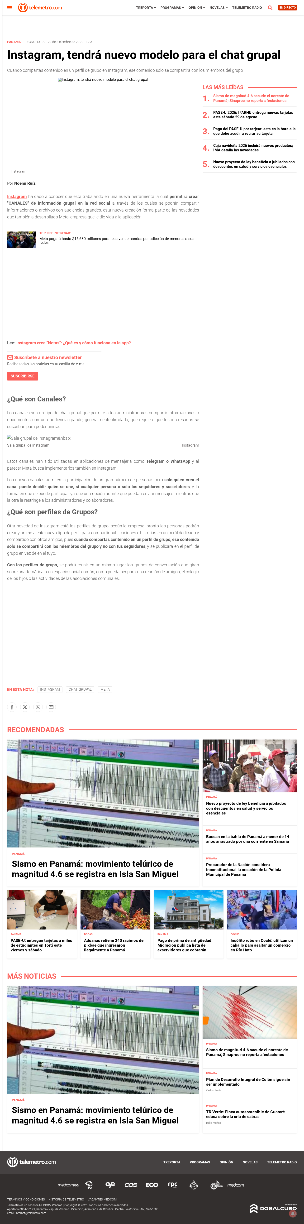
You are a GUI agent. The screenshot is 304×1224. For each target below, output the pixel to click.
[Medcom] (235, 1188)
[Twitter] (25, 707)
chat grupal (80, 689)
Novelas (217, 7)
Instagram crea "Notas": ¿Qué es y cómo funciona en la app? (73, 342)
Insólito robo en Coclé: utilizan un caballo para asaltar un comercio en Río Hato (262, 945)
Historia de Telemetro (66, 1199)
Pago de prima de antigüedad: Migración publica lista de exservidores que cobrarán (185, 945)
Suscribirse (22, 376)
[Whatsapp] (38, 707)
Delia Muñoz (213, 1122)
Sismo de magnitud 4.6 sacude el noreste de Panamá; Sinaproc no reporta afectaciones (251, 98)
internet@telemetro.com (30, 1213)
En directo (288, 7)
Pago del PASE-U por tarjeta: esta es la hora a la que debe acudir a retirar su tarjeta (254, 131)
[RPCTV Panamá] (89, 1188)
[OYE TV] (110, 1188)
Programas (171, 7)
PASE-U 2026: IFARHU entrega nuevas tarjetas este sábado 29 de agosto (253, 114)
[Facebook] (12, 707)
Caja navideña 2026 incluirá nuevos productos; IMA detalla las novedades (253, 147)
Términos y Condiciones (26, 1199)
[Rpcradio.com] (172, 1188)
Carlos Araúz (213, 1090)
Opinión (195, 7)
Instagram (50, 689)
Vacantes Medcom (102, 1199)
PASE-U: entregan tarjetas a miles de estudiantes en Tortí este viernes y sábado (41, 945)
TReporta (144, 7)
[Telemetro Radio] (214, 1188)
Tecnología (35, 42)
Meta (105, 689)
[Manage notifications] (293, 1213)
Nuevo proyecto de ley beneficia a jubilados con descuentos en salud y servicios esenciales (254, 164)
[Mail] (51, 707)
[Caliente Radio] (193, 1188)
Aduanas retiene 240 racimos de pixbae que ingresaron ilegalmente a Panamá (113, 945)
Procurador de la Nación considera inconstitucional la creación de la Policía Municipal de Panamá (243, 869)
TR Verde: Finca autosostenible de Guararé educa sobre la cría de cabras (245, 1114)
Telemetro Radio (247, 7)
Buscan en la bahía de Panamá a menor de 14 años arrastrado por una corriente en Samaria (247, 839)
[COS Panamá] (131, 1188)
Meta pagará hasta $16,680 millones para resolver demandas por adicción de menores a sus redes (116, 240)
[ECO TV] (152, 1188)
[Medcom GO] (68, 1188)
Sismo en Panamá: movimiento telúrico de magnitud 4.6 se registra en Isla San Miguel (95, 869)
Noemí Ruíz (25, 183)
